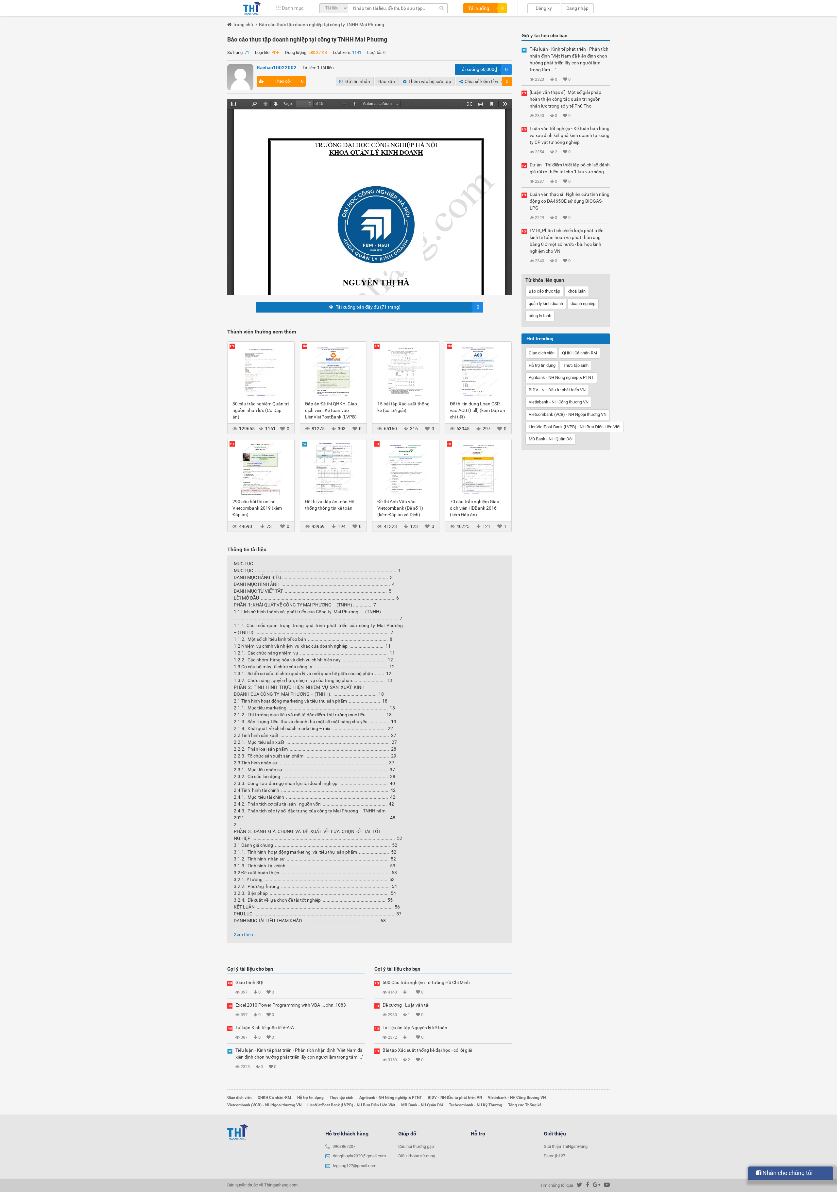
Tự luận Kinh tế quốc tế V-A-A (264, 1027)
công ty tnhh (540, 315)
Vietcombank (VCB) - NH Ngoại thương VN (567, 414)
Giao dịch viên (542, 352)
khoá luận (577, 291)
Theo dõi (289, 81)
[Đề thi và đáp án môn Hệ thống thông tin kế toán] (333, 469)
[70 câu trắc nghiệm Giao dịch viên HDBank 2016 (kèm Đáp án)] (478, 469)
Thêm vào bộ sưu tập (429, 81)
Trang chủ (243, 24)
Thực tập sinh (576, 365)
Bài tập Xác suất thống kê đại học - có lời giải (427, 1050)
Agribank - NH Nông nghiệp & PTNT (561, 377)
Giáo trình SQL (250, 982)
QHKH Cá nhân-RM (579, 352)
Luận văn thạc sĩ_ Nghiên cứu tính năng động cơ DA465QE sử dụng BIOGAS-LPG (569, 201)
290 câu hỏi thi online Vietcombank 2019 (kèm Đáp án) (257, 508)
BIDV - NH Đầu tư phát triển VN (557, 389)
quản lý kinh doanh (546, 303)
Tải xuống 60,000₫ (484, 69)
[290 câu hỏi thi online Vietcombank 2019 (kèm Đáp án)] (261, 469)
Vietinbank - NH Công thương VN (559, 402)
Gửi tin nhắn (357, 81)
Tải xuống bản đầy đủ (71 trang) (407, 307)
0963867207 (344, 1146)
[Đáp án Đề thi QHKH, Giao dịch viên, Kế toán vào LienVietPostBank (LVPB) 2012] (333, 371)
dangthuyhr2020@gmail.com (359, 1155)
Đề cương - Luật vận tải (406, 1005)
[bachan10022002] (240, 77)
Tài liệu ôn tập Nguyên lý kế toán (415, 1027)
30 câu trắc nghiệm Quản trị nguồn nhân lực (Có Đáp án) (260, 410)
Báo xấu (386, 81)
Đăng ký (544, 8)
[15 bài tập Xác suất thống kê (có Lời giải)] (406, 371)
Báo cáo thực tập (544, 291)
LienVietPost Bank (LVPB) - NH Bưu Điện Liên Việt (575, 426)
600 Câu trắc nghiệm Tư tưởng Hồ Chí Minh (426, 982)
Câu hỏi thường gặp (416, 1146)
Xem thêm (244, 934)
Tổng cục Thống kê (524, 1105)
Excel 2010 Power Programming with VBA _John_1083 (290, 1005)
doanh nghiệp (583, 303)
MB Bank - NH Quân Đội (550, 438)
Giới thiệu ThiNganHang (566, 1146)
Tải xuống (486, 8)
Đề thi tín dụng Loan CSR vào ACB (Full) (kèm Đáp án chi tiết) (477, 410)
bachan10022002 (277, 68)
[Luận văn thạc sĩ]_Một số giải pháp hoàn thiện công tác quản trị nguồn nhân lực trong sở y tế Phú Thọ (565, 99)
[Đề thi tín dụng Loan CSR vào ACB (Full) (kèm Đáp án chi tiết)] (478, 371)
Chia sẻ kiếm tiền (486, 81)
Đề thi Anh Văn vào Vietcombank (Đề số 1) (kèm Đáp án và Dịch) (400, 508)
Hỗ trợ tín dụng (542, 365)
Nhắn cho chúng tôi (786, 1172)
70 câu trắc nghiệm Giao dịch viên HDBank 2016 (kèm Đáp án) (474, 508)
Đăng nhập (577, 8)
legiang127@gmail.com (354, 1165)
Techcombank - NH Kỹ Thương (475, 1105)
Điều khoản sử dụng (416, 1155)
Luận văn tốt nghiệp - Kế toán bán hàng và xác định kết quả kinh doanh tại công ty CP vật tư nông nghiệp (569, 135)
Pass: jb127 (554, 1155)
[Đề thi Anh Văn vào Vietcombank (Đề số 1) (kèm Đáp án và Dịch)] (406, 469)
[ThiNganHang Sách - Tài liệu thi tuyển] (252, 8)
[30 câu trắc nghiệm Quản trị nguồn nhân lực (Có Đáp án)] (261, 371)
